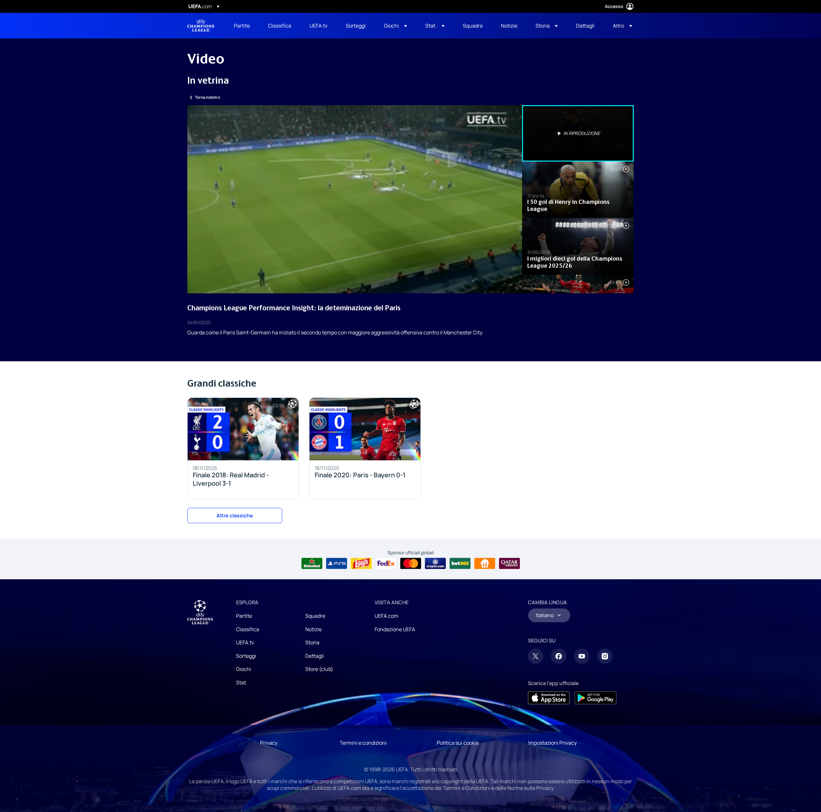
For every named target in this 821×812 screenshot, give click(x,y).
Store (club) (319, 669)
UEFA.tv (245, 642)
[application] (354, 199)
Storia (312, 642)
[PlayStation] (336, 563)
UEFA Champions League (200, 26)
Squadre (315, 615)
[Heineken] (311, 563)
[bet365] (460, 563)
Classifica (247, 629)
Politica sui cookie (458, 742)
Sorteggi (246, 655)
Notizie (313, 629)
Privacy (268, 742)
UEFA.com (386, 615)
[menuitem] (243, 26)
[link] (242, 26)
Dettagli (314, 655)
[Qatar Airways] (509, 563)
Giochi (243, 669)
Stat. (241, 682)
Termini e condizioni (363, 742)
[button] (395, 26)
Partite (244, 615)
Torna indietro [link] (207, 97)
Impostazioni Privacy (552, 742)
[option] (578, 133)
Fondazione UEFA (395, 629)
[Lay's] (361, 563)
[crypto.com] (435, 563)
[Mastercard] (410, 563)
